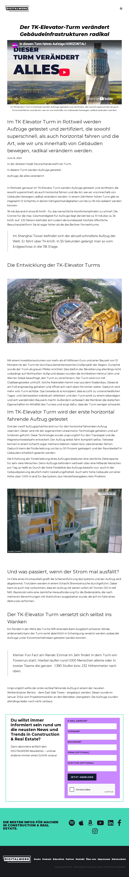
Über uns (91, 859)
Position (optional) (81, 763)
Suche (37, 859)
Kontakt (80, 859)
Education (58, 859)
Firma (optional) (78, 752)
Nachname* (75, 742)
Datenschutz (119, 859)
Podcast (46, 859)
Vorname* (74, 731)
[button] (121, 8)
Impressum (104, 859)
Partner (70, 859)
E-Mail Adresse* (78, 721)
